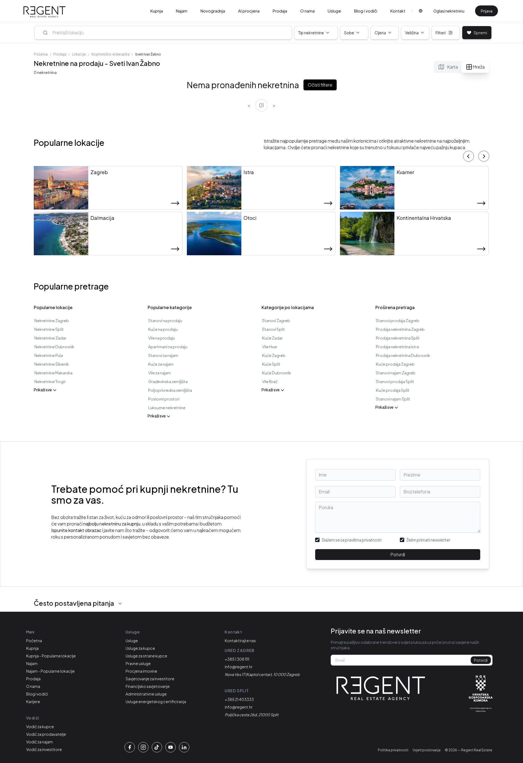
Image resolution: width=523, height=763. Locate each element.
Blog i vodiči (365, 10)
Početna (41, 54)
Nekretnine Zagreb (51, 320)
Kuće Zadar (272, 338)
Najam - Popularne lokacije (50, 671)
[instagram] (143, 747)
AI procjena (249, 10)
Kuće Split (271, 364)
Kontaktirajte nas (240, 640)
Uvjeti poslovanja (426, 750)
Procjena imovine (141, 671)
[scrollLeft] (468, 156)
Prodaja (280, 10)
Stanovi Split (273, 329)
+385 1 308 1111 (237, 659)
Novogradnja (212, 10)
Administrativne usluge (146, 693)
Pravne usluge (138, 663)
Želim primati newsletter (428, 539)
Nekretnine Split (49, 329)
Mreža (479, 67)
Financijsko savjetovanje (148, 686)
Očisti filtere (320, 85)
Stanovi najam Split (393, 398)
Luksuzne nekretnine (167, 407)
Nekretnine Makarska (53, 372)
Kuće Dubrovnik (276, 372)
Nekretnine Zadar (50, 338)
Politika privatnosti (393, 750)
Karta (452, 67)
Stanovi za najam (163, 355)
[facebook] (129, 747)
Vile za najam (159, 372)
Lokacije (79, 54)
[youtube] (170, 747)
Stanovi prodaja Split (395, 381)
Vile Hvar (269, 346)
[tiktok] (157, 747)
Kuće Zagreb (273, 355)
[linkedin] (184, 747)
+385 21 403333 (239, 699)
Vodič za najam (39, 741)
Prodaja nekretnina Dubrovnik (403, 355)
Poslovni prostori (164, 398)
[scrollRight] (483, 156)
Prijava (486, 10)
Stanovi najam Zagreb (395, 372)
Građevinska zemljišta (168, 381)
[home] (44, 12)
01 (261, 105)
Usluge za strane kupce (146, 655)
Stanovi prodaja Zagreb (397, 320)
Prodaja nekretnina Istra (397, 346)
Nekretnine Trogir (50, 381)
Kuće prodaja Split (392, 390)
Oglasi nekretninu (448, 10)
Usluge (334, 10)
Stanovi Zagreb (276, 320)
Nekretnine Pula (48, 355)
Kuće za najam (161, 364)
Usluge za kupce (140, 648)
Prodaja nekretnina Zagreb (400, 329)
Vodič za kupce (40, 726)
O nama (307, 10)
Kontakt (397, 10)
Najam (181, 10)
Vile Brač (270, 381)
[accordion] (120, 603)
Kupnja (156, 10)
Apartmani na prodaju (167, 346)
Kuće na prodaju (163, 329)
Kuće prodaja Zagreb (395, 364)
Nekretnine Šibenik (51, 364)
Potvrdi (397, 554)
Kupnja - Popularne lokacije (51, 655)
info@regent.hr (239, 666)
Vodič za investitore (44, 749)
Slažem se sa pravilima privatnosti (352, 539)
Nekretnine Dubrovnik (54, 346)
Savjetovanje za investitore (150, 678)
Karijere (33, 701)
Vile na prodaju (161, 338)
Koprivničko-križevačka (110, 54)
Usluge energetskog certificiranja (156, 701)
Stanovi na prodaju (165, 320)
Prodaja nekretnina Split (397, 338)
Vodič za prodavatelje (46, 734)
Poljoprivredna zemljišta (170, 390)
